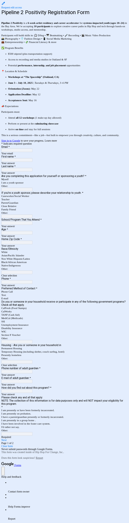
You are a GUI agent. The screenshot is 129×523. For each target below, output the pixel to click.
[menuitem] (68, 487)
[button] (64, 5)
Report (39, 457)
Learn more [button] (51, 140)
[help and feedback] (3, 471)
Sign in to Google (10, 140)
